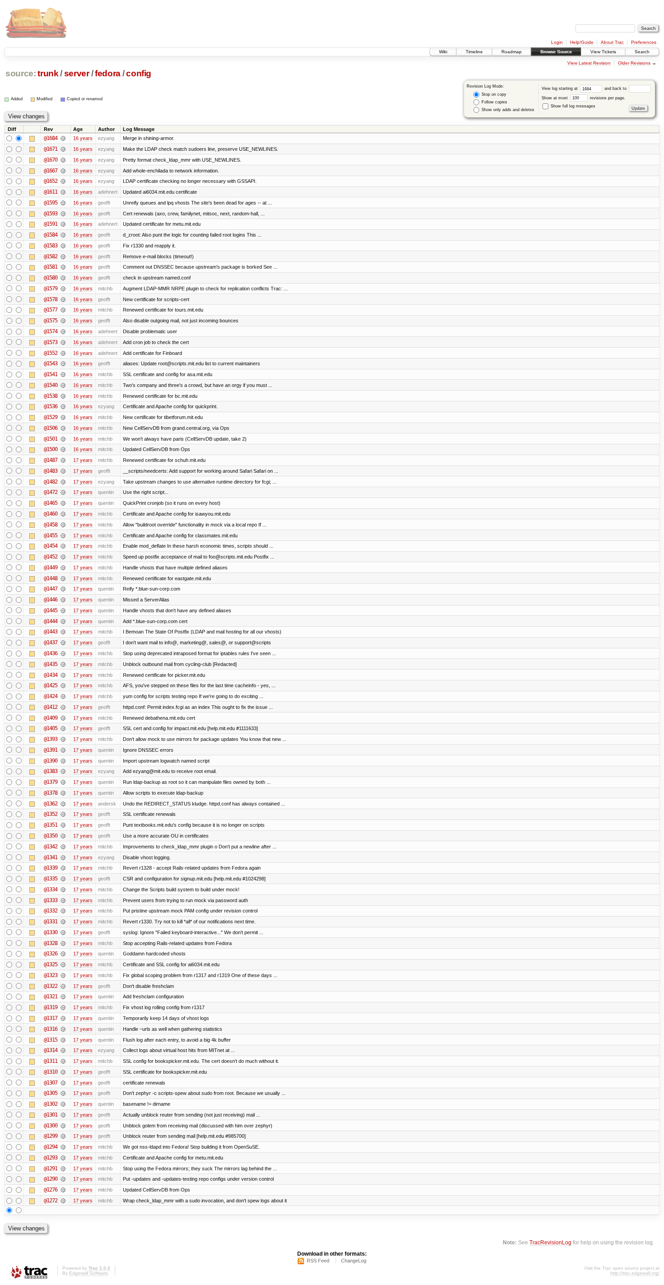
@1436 (50, 653)
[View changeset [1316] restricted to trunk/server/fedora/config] (63, 1029)
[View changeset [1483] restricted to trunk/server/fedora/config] (63, 471)
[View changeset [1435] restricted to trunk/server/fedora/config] (63, 664)
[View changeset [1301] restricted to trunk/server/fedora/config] (63, 1115)
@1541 (50, 374)
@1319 (50, 1007)
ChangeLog (353, 1260)
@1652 (50, 181)
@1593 (50, 213)
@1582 (50, 256)
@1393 (50, 739)
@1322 (50, 986)
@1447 (50, 589)
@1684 (50, 138)
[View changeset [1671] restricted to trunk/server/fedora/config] (63, 149)
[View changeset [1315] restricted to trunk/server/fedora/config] (63, 1040)
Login (557, 42)
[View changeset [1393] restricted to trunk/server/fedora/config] (63, 739)
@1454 (50, 546)
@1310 (50, 1072)
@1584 (50, 235)
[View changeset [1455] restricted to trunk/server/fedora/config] (63, 535)
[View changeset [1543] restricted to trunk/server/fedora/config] (63, 363)
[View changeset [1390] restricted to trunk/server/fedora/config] (63, 761)
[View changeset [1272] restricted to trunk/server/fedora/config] (63, 1200)
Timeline (474, 51)
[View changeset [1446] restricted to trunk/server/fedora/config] (63, 599)
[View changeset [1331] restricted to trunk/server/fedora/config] (63, 921)
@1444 (50, 621)
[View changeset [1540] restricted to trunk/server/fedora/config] (63, 385)
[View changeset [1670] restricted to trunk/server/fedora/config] (63, 160)
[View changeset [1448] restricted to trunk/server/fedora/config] (63, 578)
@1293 (50, 1158)
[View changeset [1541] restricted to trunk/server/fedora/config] (63, 374)
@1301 (50, 1115)
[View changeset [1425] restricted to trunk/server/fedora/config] (63, 685)
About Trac (612, 42)
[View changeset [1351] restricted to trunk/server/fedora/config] (63, 825)
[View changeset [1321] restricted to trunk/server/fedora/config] (63, 996)
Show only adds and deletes (507, 109)
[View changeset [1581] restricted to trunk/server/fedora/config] (63, 267)
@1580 (50, 278)
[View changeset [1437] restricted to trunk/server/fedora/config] (63, 642)
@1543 (50, 363)
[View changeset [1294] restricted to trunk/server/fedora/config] (63, 1147)
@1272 (50, 1200)
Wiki (443, 51)
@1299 (50, 1136)
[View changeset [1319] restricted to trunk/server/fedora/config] (63, 1007)
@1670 (50, 160)
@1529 (50, 417)
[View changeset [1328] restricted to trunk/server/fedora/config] (63, 943)
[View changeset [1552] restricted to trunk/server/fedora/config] (63, 353)
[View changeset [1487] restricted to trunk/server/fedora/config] (63, 460)
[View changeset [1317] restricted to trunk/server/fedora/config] (63, 1018)
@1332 (50, 911)
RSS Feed (318, 1260)
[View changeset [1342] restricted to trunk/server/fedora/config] (63, 846)
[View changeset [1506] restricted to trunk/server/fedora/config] (63, 428)
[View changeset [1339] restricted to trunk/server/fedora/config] (63, 868)
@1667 (50, 171)
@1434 (50, 675)
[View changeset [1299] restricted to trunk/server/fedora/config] (63, 1136)
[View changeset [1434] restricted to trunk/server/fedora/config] (63, 675)
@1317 (50, 1018)
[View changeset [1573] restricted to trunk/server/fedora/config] (63, 342)
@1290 (50, 1179)
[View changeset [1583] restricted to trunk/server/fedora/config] (63, 245)
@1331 (50, 921)
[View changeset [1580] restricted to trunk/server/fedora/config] (63, 278)
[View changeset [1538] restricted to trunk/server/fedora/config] (63, 396)
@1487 (50, 460)
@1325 (50, 964)
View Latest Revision (589, 63)
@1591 (50, 224)
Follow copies (493, 102)
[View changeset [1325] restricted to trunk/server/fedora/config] (63, 964)
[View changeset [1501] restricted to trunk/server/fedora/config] (63, 439)
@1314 (50, 1050)
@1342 (50, 846)
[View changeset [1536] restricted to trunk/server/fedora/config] (63, 406)
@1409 (50, 718)
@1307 (50, 1083)
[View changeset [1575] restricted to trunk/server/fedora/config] (63, 320)
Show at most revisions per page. (584, 98)
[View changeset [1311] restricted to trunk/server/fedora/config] (63, 1061)
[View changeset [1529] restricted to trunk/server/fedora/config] (63, 417)
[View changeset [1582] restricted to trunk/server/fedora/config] (63, 256)
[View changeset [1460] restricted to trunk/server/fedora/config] (63, 514)
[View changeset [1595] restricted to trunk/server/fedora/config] (63, 203)
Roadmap (511, 51)
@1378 (50, 793)
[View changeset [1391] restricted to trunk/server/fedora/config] (63, 750)
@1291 (50, 1168)
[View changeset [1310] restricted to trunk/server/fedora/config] (63, 1072)
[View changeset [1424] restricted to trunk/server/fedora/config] (63, 696)
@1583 (50, 245)
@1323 (50, 975)
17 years (83, 460)
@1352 (50, 814)
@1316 (50, 1029)
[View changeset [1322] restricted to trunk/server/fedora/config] (63, 986)
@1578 (50, 299)
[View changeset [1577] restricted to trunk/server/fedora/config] (63, 310)
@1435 (50, 664)
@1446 (50, 599)
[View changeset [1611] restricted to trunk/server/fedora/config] (63, 192)
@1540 (50, 385)
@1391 (50, 750)
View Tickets (603, 51)
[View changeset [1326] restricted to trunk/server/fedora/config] (63, 953)
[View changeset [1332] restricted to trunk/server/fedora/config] (63, 911)
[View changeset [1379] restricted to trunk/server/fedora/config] (63, 782)
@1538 (50, 396)
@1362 (50, 804)
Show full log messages (572, 106)
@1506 (50, 428)
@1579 (50, 288)
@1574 (50, 331)
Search (642, 51)
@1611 (50, 192)
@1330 (50, 932)
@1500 (50, 449)
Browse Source (556, 51)
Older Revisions (634, 63)
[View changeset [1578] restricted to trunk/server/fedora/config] (63, 299)
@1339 (50, 868)
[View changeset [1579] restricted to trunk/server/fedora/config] (63, 288)
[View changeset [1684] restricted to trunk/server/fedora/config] (63, 138)
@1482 (50, 482)
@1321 (50, 996)
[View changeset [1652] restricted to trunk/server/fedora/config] (63, 181)
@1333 (50, 900)
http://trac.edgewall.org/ (634, 1273)
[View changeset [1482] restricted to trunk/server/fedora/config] (63, 482)
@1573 (50, 342)
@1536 (50, 406)
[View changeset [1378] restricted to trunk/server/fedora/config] (63, 793)
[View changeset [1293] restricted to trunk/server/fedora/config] (63, 1158)
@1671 (50, 149)
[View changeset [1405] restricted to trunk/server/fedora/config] (63, 728)
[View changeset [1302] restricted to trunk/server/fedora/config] (63, 1104)
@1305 (50, 1093)
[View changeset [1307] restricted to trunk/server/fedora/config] (63, 1083)
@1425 (50, 685)
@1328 (50, 943)
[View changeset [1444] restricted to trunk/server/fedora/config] (63, 621)
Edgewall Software (88, 1273)
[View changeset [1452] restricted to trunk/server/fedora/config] (63, 557)
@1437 (50, 642)
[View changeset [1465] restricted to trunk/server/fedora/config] (63, 503)
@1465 (50, 503)
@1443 (50, 632)
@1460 (50, 514)
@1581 (50, 267)
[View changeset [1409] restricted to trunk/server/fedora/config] (63, 718)
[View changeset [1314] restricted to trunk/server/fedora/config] (63, 1050)
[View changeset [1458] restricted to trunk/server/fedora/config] (63, 524)
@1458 (50, 524)
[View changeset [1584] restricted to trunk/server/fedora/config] (63, 235)
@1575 (50, 320)
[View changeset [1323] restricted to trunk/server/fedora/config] (63, 975)
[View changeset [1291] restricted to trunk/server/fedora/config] (63, 1168)
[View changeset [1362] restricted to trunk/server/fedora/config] (63, 804)
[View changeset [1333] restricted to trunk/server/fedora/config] (63, 900)
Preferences (643, 42)
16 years (83, 138)
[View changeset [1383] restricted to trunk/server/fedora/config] (63, 771)
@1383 (50, 771)
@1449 (50, 567)
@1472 (50, 492)
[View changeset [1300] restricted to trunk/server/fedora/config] (63, 1125)
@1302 (50, 1104)
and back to (616, 88)
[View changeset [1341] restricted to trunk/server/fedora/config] (63, 857)
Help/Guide (582, 42)
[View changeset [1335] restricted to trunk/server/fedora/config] (63, 878)
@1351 (50, 825)
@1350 (50, 836)
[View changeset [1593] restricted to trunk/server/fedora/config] (63, 213)
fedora (108, 73)
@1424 (50, 696)
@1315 (50, 1040)
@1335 (50, 878)
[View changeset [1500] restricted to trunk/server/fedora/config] (63, 449)
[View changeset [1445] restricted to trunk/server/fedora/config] (63, 610)
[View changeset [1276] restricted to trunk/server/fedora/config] (63, 1190)
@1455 (50, 535)
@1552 (50, 353)
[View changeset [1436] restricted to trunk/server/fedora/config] (63, 653)
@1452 (50, 557)
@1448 (50, 578)
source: (20, 73)
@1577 (50, 310)
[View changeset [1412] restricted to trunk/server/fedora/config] (63, 707)
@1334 (50, 889)
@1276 (50, 1190)
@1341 (50, 857)
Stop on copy (493, 94)
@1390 (50, 761)
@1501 (50, 439)
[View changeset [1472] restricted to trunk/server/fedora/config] (63, 492)
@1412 (50, 707)
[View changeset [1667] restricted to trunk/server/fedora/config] (63, 171)
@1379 (50, 782)
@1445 (50, 610)
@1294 (50, 1147)
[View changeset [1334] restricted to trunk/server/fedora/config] (63, 889)
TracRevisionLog (550, 1242)
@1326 (50, 953)
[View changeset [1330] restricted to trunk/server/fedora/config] (63, 932)
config (138, 73)
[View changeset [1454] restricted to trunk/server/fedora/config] (63, 546)
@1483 (50, 471)
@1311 (50, 1061)
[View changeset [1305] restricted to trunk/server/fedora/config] (63, 1093)
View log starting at (560, 88)
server (76, 73)
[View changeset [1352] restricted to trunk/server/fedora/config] (63, 814)
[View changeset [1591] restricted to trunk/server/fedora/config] (63, 224)
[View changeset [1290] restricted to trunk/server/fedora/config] (63, 1179)
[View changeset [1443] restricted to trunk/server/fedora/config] (63, 632)
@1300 (50, 1125)
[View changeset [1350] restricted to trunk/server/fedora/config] (63, 836)
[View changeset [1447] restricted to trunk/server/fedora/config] (63, 589)
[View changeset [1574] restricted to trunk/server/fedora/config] (63, 331)
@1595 (50, 203)
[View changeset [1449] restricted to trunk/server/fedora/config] (63, 567)
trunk (47, 73)
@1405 (50, 728)
